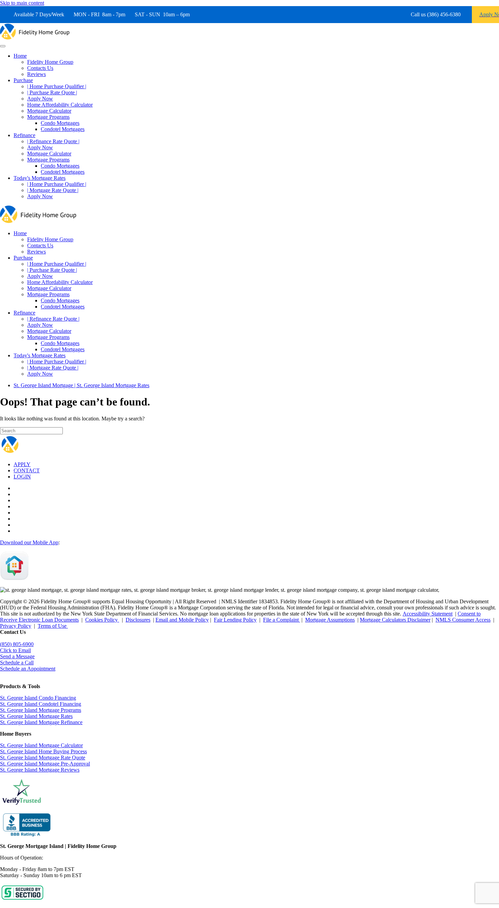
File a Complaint (281, 620)
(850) (17, 644)
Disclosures (138, 620)
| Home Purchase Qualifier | (56, 86)
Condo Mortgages (60, 123)
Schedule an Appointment (27, 668)
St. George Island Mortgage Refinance (41, 722)
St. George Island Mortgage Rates (36, 716)
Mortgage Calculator (49, 111)
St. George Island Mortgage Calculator (41, 745)
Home (20, 56)
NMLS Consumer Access (463, 620)
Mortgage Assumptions (330, 620)
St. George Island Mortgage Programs (40, 710)
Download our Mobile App (29, 542)
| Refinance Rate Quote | (53, 141)
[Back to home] (35, 38)
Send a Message (17, 656)
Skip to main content (22, 3)
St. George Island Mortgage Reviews (39, 770)
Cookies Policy (102, 620)
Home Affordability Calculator (60, 105)
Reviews (36, 74)
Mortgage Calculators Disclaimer (395, 620)
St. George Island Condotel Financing (40, 704)
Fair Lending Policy (235, 620)
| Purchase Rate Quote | (52, 92)
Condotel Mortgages (63, 129)
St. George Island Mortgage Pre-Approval (45, 764)
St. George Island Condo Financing (38, 698)
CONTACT (27, 470)
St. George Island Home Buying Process (43, 751)
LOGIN (22, 476)
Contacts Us (40, 68)
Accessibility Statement (427, 614)
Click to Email (15, 650)
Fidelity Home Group (50, 62)
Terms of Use (53, 626)
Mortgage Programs (48, 117)
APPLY (22, 464)
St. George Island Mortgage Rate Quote (42, 757)
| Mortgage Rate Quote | (52, 190)
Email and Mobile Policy (182, 620)
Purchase (23, 80)
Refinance (24, 135)
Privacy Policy (15, 626)
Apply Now (40, 98)
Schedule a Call (17, 662)
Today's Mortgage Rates (40, 178)
